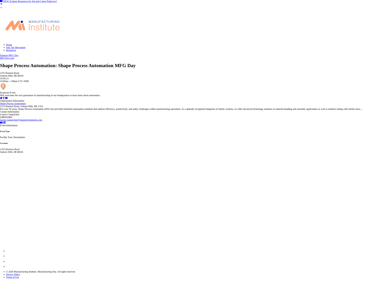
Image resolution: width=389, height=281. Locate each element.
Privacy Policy (13, 274)
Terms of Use (12, 277)
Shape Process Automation (13, 103)
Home (9, 44)
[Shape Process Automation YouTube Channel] (1, 122)
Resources (11, 50)
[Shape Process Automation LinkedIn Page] (4, 122)
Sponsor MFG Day (9, 55)
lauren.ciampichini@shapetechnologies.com (21, 120)
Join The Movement (15, 47)
